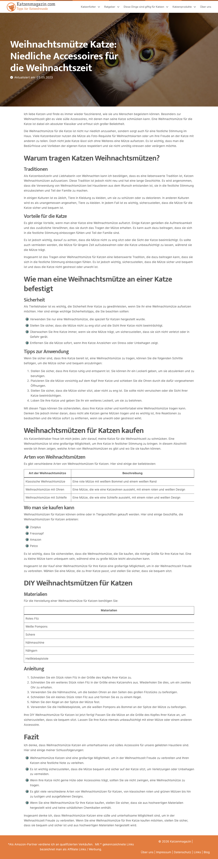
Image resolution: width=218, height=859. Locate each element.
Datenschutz (182, 852)
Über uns (205, 6)
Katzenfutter (88, 6)
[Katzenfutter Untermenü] (99, 7)
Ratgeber (109, 6)
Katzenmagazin (180, 841)
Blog (207, 852)
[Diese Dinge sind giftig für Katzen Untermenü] (167, 7)
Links (197, 852)
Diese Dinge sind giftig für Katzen (144, 6)
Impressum (163, 852)
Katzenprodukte (182, 6)
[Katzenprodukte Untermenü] (194, 7)
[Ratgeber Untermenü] (118, 7)
